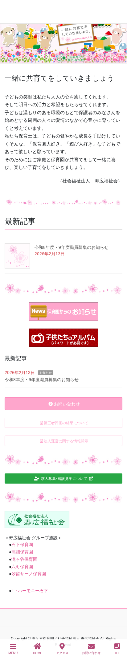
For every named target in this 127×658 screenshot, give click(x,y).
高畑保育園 (22, 551)
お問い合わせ (91, 653)
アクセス (62, 653)
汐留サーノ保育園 (28, 573)
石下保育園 (22, 544)
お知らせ (45, 372)
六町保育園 (22, 566)
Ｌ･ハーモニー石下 (29, 590)
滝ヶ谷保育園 (24, 559)
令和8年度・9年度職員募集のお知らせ (72, 247)
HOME (37, 653)
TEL (117, 653)
